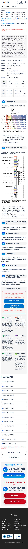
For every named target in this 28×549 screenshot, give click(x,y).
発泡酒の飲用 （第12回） (9, 386)
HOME (2, 6)
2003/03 (13, 16)
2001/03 (23, 16)
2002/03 (18, 16)
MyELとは (4, 519)
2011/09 (8, 14)
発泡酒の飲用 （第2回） (8, 430)
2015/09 (13, 12)
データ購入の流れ (6, 525)
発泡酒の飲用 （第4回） (8, 421)
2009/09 (18, 14)
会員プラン (4, 521)
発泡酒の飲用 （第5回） (8, 417)
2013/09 (23, 12)
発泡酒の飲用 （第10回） (9, 395)
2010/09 (13, 14)
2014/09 (18, 12)
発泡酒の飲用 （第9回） (8, 399)
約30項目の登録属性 (18, 73)
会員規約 (16, 527)
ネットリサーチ (17, 523)
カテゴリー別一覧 (15, 453)
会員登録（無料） (5, 29)
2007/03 (23, 14)
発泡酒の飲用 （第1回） (8, 435)
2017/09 (3, 12)
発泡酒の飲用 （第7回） (8, 408)
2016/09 (8, 12)
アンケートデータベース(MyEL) (7, 2)
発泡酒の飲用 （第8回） (8, 404)
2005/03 (3, 16)
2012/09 (3, 14)
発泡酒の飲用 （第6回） (8, 412)
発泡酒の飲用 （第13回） (9, 381)
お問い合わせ (5, 529)
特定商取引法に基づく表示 (20, 525)
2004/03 (8, 16)
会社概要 (16, 521)
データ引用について (6, 527)
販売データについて (6, 523)
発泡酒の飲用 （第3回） (8, 426)
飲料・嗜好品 (14, 6)
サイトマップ (17, 529)
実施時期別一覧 (15, 457)
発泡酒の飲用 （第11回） (9, 390)
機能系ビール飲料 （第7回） (9, 443)
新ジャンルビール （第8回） (9, 439)
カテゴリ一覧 (7, 6)
